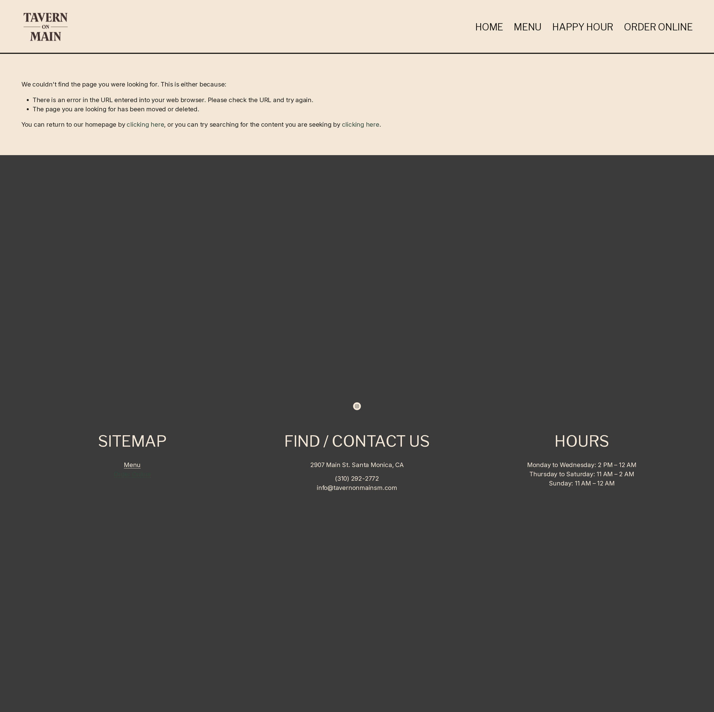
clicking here (145, 124)
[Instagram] (357, 406)
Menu (528, 27)
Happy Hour (582, 27)
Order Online (658, 27)
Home (489, 27)
